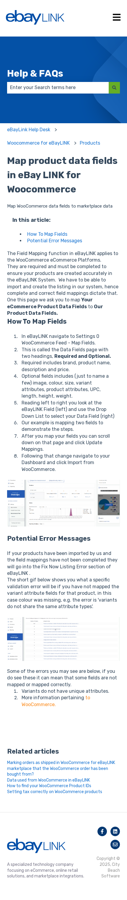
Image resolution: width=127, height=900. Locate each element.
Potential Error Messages (54, 240)
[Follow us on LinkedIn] (115, 831)
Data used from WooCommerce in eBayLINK (48, 780)
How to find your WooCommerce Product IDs (49, 785)
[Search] (114, 87)
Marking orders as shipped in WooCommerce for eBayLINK (61, 762)
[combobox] (58, 87)
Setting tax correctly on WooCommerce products (54, 791)
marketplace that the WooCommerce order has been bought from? (57, 771)
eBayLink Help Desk (28, 129)
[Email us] (115, 844)
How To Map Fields (47, 234)
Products (90, 143)
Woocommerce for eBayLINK (38, 143)
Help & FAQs (35, 73)
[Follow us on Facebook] (102, 831)
